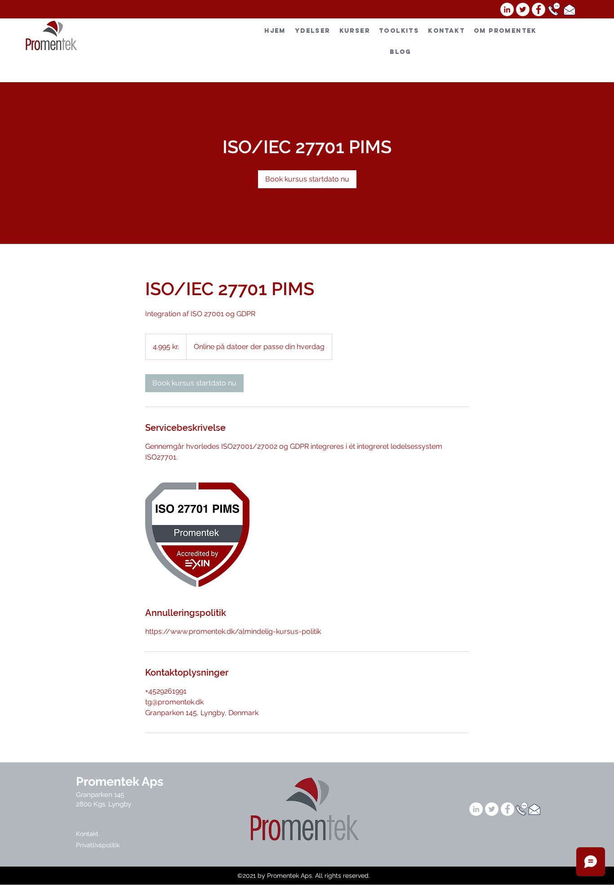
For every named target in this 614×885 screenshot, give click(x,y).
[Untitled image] (197, 534)
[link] (307, 179)
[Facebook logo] (538, 9)
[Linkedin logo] (507, 9)
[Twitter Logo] (522, 9)
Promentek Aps (119, 781)
